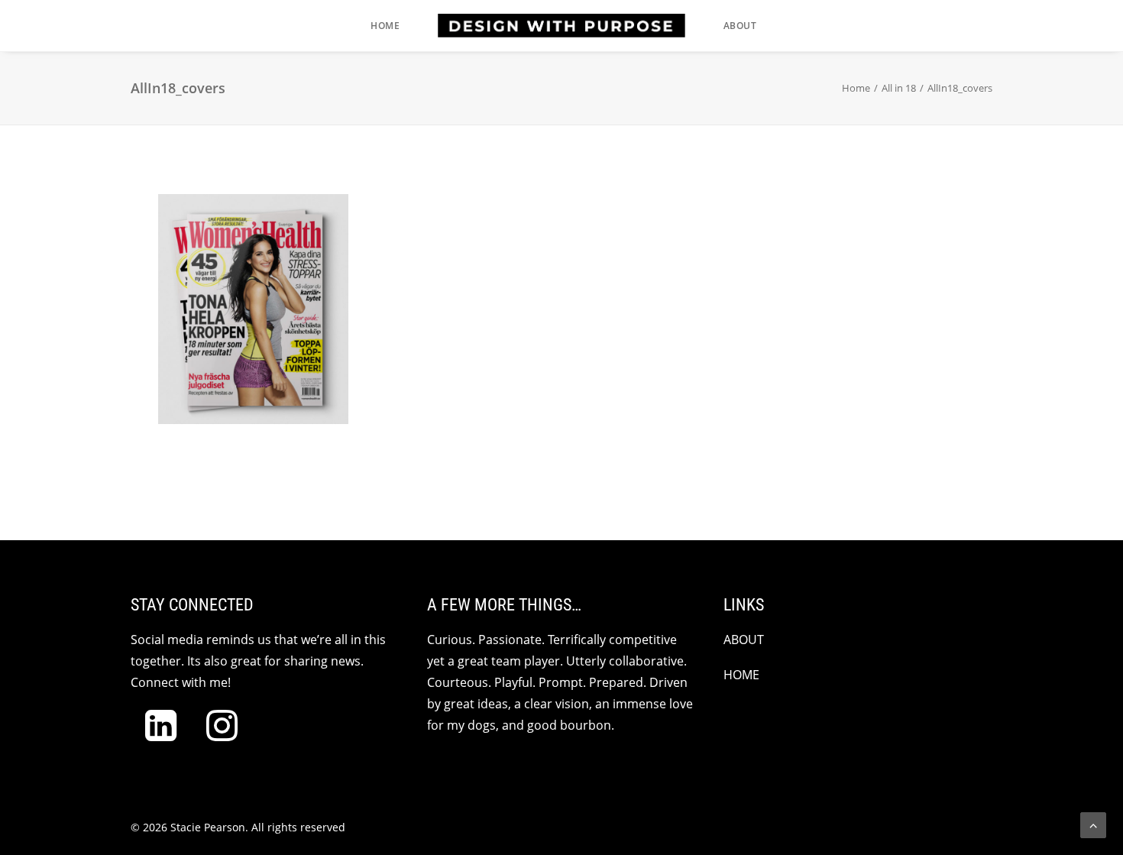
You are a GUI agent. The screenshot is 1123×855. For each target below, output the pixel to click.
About (740, 25)
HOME (741, 674)
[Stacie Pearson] (561, 25)
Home (385, 25)
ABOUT (743, 639)
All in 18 (899, 88)
